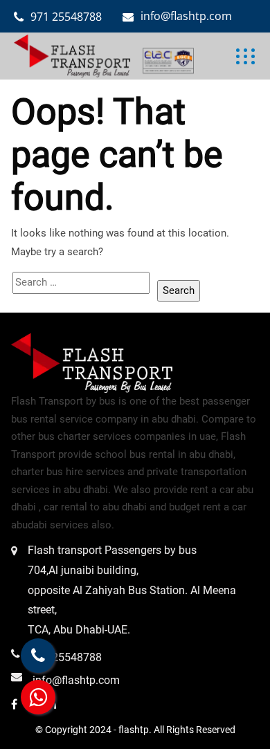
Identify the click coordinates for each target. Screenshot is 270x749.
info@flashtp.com (186, 16)
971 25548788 (66, 16)
